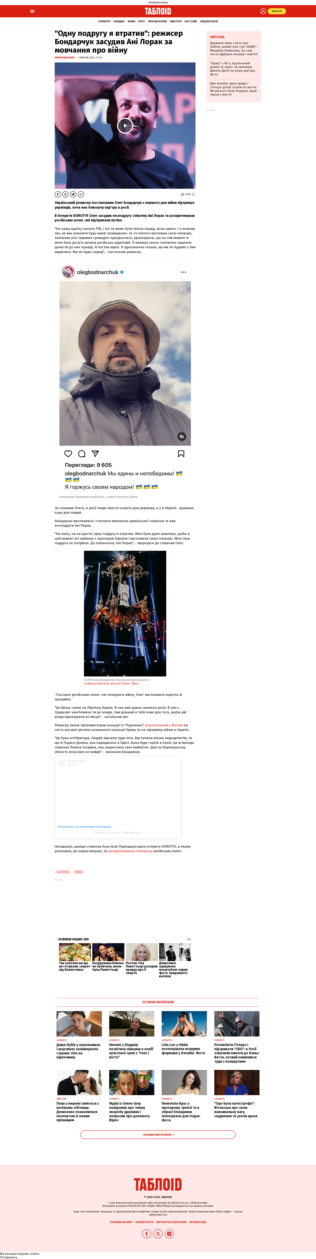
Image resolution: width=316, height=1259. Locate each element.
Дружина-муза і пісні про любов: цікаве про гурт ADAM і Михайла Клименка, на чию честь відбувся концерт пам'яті (234, 48)
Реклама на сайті (121, 1222)
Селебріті (104, 21)
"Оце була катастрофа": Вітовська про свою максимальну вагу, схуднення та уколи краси (235, 1109)
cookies (34, 1254)
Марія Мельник (65, 57)
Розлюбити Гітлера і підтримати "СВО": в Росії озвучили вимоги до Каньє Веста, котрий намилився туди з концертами (236, 1053)
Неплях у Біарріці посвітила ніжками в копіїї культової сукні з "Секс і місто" (131, 1051)
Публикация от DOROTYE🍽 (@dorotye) (118, 832)
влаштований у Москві (164, 725)
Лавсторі (176, 21)
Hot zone (191, 21)
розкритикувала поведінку (130, 851)
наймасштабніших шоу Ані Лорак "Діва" (111, 683)
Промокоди (197, 1222)
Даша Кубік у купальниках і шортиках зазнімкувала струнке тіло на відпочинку (78, 1051)
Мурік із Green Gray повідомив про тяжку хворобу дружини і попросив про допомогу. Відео (130, 1111)
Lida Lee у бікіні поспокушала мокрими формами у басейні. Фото (183, 1049)
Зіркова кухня (157, 21)
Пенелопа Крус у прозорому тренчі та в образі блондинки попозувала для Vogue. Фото (181, 1111)
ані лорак (63, 872)
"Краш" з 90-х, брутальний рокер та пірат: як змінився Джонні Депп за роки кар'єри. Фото (233, 68)
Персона (217, 37)
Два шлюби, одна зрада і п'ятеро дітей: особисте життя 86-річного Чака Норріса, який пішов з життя (233, 88)
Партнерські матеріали (171, 1222)
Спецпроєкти (209, 21)
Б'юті (141, 21)
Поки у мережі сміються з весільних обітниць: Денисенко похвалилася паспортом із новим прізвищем (78, 1111)
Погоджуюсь (8, 1257)
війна (78, 872)
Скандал (119, 21)
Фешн (131, 21)
